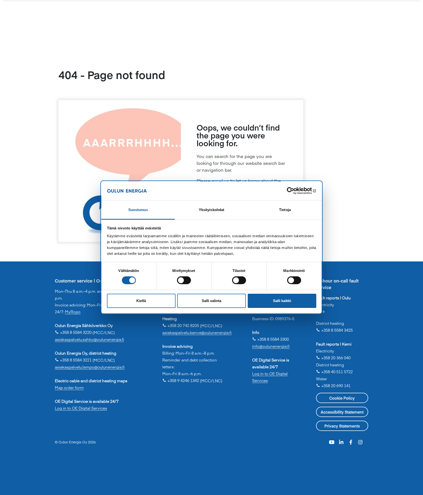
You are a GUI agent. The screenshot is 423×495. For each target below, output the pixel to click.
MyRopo (73, 311)
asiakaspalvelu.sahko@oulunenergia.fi (89, 339)
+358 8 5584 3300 (270, 339)
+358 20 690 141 (333, 385)
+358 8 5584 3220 (73, 332)
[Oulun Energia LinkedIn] (342, 442)
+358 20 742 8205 (180, 325)
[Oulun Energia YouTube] (332, 442)
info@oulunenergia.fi (271, 346)
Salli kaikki (282, 301)
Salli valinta (211, 301)
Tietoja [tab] (285, 210)
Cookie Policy (342, 398)
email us (220, 181)
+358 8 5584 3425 (334, 330)
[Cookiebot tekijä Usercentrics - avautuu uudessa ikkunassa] (294, 190)
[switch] (184, 280)
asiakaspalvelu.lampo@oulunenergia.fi (90, 367)
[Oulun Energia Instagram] (360, 442)
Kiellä (141, 301)
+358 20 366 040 (333, 357)
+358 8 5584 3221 (73, 359)
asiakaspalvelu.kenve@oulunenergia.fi (197, 332)
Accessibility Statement (342, 412)
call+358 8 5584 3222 (340, 314)
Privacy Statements (342, 425)
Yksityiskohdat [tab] (211, 210)
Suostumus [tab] (138, 210)
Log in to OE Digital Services (81, 408)
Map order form (69, 387)
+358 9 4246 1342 (180, 380)
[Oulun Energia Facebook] (351, 442)
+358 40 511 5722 (334, 371)
